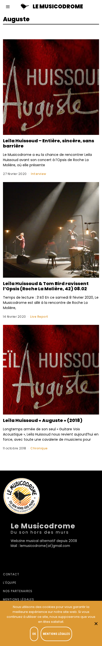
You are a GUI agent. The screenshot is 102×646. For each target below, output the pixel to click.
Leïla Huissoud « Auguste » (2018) (42, 420)
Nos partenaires (17, 591)
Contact (11, 574)
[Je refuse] (95, 623)
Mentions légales (18, 599)
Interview (38, 174)
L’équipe (9, 583)
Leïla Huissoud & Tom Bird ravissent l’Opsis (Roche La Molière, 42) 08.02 (46, 286)
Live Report (39, 316)
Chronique (39, 448)
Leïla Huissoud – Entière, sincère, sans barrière (48, 143)
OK (34, 634)
